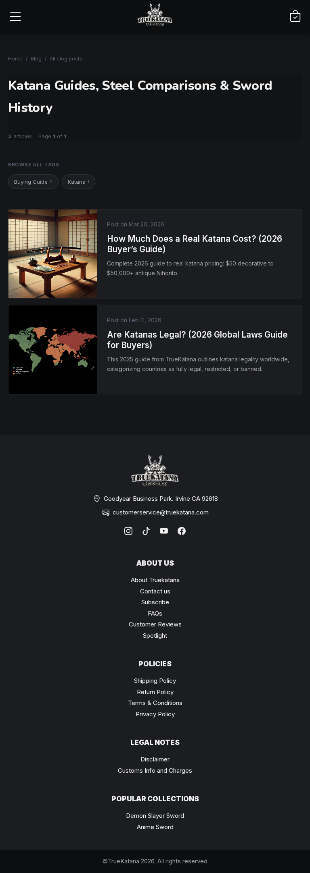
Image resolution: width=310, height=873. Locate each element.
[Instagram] (128, 531)
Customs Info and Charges (155, 770)
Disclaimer (155, 759)
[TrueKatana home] (155, 16)
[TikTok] (146, 531)
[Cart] (295, 16)
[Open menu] (15, 16)
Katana (78, 181)
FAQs (155, 613)
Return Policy (155, 692)
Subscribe (155, 602)
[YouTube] (164, 531)
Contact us (155, 591)
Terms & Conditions (155, 703)
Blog (36, 59)
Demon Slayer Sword (155, 815)
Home (15, 59)
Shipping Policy (155, 680)
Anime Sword (155, 827)
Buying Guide (33, 181)
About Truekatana (155, 580)
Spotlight (155, 635)
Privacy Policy (155, 714)
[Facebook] (182, 531)
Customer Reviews (155, 624)
